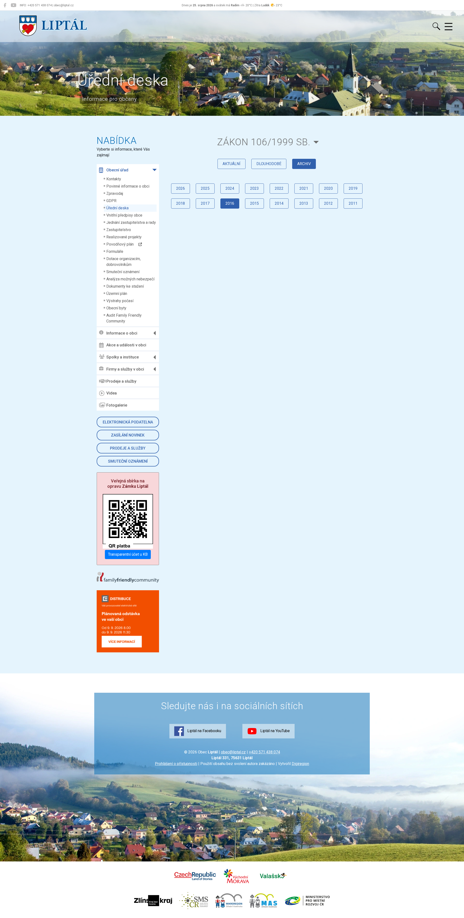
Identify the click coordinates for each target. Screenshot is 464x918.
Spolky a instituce (122, 357)
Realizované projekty (124, 237)
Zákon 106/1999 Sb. (263, 142)
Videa (111, 393)
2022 (279, 188)
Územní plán (116, 293)
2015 (254, 203)
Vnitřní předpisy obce (124, 215)
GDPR (111, 200)
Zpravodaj (114, 193)
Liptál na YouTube (274, 731)
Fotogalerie (116, 405)
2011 (353, 203)
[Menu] (448, 27)
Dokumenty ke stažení (125, 286)
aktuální (231, 163)
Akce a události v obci (126, 344)
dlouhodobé (268, 163)
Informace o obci (121, 333)
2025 (205, 188)
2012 (328, 203)
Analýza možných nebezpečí (130, 279)
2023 (254, 188)
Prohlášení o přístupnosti (176, 763)
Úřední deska (117, 208)
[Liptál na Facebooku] (5, 5)
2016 (229, 203)
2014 (279, 203)
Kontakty (113, 179)
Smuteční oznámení (122, 272)
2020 (328, 188)
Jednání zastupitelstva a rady (131, 222)
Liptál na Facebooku (203, 731)
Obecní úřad (117, 170)
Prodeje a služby (121, 381)
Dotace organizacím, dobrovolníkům (123, 261)
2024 (229, 188)
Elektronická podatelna (128, 422)
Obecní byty (116, 308)
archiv (304, 163)
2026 (180, 188)
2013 (303, 203)
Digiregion (300, 763)
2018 (180, 203)
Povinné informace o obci (127, 186)
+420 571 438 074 (264, 752)
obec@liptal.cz (233, 752)
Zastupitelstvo (118, 229)
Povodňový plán (122, 244)
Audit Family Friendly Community (124, 318)
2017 (205, 203)
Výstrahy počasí (119, 301)
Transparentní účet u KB (128, 554)
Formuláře (114, 251)
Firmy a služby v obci (125, 369)
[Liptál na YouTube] (13, 5)
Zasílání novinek (128, 435)
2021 (303, 188)
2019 (353, 188)
